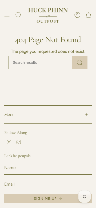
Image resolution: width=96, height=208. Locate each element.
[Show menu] (7, 15)
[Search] (79, 62)
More (8, 114)
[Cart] (88, 15)
